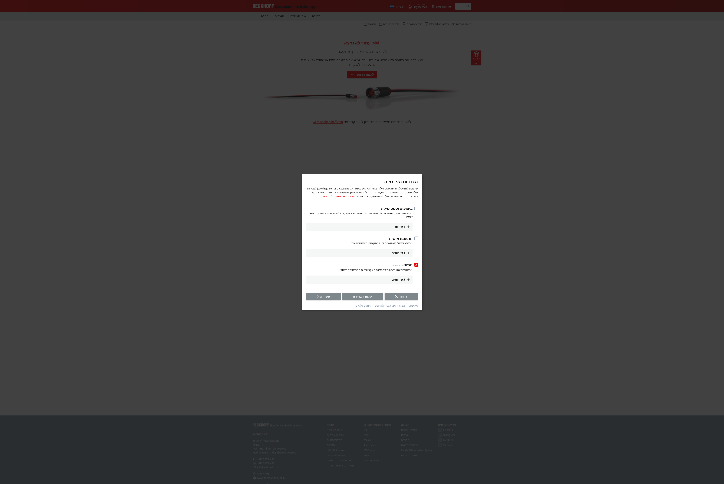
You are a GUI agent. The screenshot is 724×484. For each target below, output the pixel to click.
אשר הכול (323, 296)
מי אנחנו (413, 305)
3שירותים (398, 253)
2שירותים (398, 280)
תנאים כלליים (363, 305)
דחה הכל (401, 296)
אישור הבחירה (362, 296)
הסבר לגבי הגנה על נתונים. (338, 196)
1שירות (400, 227)
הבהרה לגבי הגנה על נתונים (389, 305)
